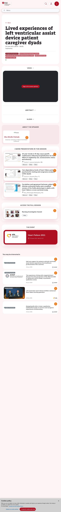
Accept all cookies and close (28, 509)
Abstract (25, 164)
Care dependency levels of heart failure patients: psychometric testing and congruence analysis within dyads (39, 172)
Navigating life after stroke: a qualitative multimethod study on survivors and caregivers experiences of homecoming (40, 307)
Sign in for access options (30, 86)
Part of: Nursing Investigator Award (29, 53)
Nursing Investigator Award (32, 212)
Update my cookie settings (12, 509)
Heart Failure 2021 (36, 235)
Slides (30, 164)
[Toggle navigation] (56, 3)
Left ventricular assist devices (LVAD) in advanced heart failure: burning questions (41, 291)
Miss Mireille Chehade (11, 137)
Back (9, 23)
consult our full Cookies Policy (16, 506)
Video (35, 164)
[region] (30, 505)
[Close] (58, 500)
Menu (8, 10)
